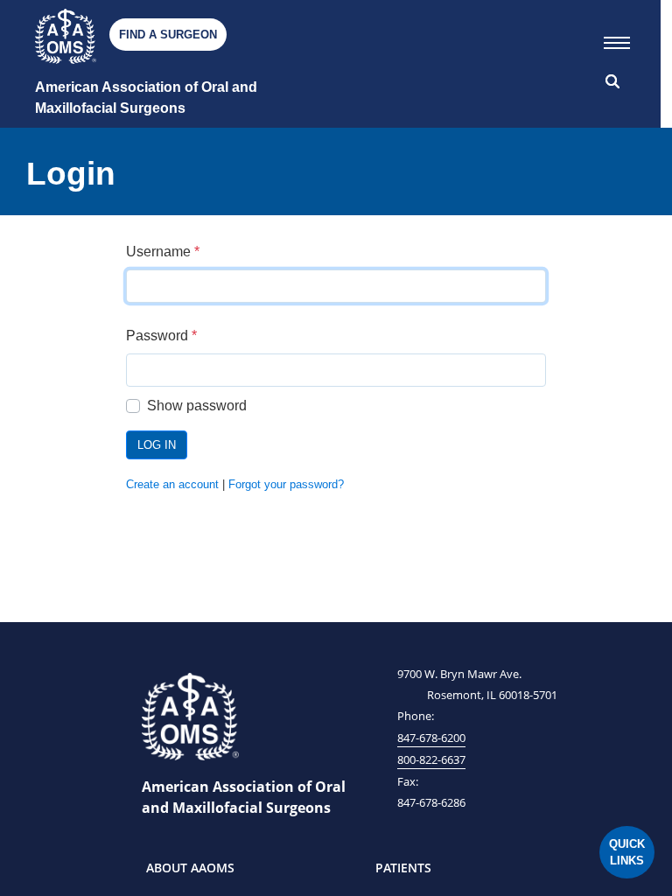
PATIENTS (403, 867)
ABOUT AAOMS (190, 867)
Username (163, 251)
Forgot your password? (286, 484)
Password (161, 335)
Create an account (172, 484)
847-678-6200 (431, 738)
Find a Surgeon (168, 34)
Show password (197, 405)
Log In (156, 445)
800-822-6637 (431, 759)
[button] (616, 39)
